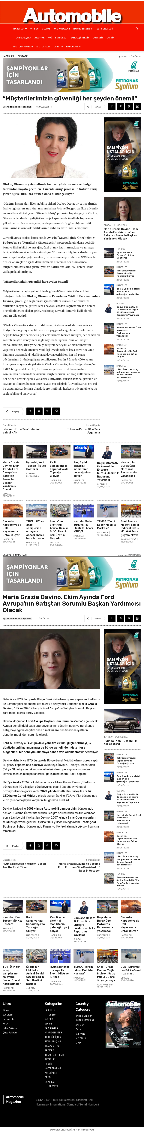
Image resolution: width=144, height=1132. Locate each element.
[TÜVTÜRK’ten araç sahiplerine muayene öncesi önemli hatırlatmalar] (109, 370)
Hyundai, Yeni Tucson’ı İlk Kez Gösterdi (125, 255)
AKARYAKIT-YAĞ (43, 37)
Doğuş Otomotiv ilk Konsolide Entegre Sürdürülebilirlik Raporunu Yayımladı (127, 311)
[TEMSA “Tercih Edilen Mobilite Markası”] (107, 510)
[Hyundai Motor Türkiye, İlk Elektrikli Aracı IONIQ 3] (84, 510)
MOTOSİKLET (43, 46)
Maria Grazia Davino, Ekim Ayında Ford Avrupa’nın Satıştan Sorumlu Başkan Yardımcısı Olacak (121, 234)
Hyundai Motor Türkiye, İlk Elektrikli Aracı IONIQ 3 (83, 526)
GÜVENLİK (98, 37)
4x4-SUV (120, 249)
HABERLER (18, 28)
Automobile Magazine (19, 107)
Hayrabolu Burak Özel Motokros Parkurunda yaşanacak (128, 331)
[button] (136, 29)
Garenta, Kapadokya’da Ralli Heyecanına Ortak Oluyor (126, 352)
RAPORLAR (72, 46)
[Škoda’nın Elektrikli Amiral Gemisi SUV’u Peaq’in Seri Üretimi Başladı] (60, 510)
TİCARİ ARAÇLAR (22, 37)
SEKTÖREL (60, 37)
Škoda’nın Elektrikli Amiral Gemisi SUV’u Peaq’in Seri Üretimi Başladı (59, 530)
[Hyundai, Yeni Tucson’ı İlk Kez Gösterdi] (109, 253)
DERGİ (57, 46)
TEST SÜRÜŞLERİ (104, 28)
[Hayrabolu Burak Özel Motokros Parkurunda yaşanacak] (109, 328)
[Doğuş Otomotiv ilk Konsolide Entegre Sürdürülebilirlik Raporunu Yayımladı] (109, 307)
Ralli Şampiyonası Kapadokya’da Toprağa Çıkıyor (126, 273)
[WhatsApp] (137, 106)
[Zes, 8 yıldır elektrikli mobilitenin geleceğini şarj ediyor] (109, 289)
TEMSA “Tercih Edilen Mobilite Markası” (106, 525)
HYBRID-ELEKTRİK (82, 28)
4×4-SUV (34, 28)
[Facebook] (112, 106)
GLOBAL (46, 28)
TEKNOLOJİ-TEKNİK (79, 37)
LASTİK (110, 37)
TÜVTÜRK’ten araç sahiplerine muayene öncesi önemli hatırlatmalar (128, 373)
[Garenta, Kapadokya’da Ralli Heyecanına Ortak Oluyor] (109, 349)
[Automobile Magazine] (72, 12)
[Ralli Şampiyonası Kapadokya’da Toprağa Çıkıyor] (109, 271)
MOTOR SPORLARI (23, 46)
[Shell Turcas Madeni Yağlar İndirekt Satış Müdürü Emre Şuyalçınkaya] (131, 510)
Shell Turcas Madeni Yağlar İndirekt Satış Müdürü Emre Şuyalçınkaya (130, 528)
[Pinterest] (129, 106)
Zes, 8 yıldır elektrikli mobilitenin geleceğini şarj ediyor (128, 291)
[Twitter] (120, 106)
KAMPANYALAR (62, 28)
